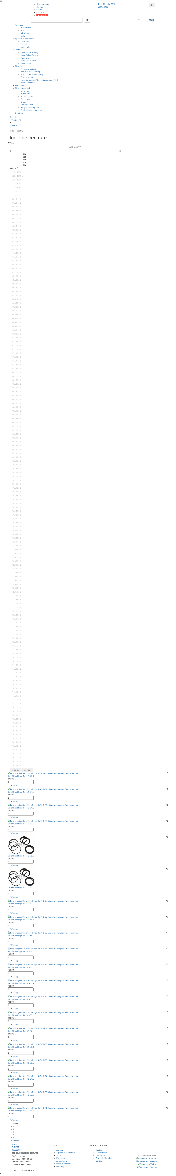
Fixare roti (19, 66)
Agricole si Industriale (24, 39)
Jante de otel (26, 63)
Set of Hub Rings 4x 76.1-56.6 (21, 1047)
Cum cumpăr (101, 1153)
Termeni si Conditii (104, 1158)
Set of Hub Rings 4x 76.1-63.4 (21, 983)
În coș (15, 785)
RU (151, 5)
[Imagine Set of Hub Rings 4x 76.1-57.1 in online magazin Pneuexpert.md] (43, 1028)
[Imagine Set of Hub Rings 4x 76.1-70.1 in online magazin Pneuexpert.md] (21, 877)
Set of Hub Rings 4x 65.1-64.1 (21, 792)
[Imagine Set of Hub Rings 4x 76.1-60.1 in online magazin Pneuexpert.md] (43, 996)
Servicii (39, 7)
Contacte (40, 12)
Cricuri (23, 102)
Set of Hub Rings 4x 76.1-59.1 (21, 1015)
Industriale (25, 47)
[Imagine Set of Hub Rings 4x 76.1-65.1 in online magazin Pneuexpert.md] (43, 948)
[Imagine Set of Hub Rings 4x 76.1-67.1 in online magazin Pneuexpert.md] (43, 901)
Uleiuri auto (26, 91)
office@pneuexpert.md (25, 1153)
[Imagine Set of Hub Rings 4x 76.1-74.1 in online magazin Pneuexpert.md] (43, 805)
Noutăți (99, 1150)
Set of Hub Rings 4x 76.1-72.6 (21, 824)
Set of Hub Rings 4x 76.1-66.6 (21, 920)
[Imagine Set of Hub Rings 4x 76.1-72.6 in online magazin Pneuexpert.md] (43, 821)
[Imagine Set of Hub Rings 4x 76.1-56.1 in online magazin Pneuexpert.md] (43, 1060)
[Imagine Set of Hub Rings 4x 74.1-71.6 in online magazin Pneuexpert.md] (43, 1108)
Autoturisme (26, 28)
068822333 (103, 7)
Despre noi (100, 1155)
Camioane (25, 41)
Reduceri (42, 15)
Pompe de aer (27, 105)
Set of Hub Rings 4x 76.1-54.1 (21, 1079)
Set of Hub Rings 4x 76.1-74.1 (21, 808)
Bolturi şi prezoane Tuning (32, 74)
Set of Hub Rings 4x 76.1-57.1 (21, 1031)
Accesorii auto (27, 96)
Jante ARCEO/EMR (29, 61)
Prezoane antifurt (28, 69)
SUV (22, 30)
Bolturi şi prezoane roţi (30, 72)
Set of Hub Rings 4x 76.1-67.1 (21, 904)
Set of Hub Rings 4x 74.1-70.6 (21, 776)
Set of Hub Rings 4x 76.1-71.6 (21, 856)
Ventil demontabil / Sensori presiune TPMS (39, 80)
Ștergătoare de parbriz (30, 107)
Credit (39, 10)
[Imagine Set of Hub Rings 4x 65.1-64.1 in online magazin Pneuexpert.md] (43, 789)
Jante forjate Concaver (30, 55)
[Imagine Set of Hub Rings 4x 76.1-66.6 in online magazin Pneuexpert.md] (43, 917)
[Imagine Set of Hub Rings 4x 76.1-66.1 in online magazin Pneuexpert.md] (43, 932)
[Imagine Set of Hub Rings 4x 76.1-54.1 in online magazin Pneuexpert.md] (43, 1076)
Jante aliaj (25, 58)
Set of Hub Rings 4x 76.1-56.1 (21, 1063)
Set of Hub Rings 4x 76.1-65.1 (21, 951)
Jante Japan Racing (29, 52)
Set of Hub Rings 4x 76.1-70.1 (21, 888)
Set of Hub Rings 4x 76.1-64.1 (21, 967)
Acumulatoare (21, 85)
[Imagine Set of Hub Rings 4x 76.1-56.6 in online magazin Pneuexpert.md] (43, 1044)
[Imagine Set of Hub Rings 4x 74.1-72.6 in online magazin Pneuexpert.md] (43, 1092)
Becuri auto (26, 99)
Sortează (74, 147)
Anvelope (19, 25)
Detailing (19, 113)
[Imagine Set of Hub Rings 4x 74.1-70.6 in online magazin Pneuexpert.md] (43, 773)
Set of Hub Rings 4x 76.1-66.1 (21, 935)
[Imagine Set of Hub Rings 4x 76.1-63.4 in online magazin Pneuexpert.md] (43, 980)
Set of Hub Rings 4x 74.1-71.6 (21, 1111)
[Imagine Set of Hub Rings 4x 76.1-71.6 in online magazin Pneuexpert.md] (21, 845)
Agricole (24, 44)
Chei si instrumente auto (31, 110)
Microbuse (25, 33)
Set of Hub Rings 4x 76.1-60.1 (21, 999)
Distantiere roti (27, 77)
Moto (23, 36)
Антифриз (25, 94)
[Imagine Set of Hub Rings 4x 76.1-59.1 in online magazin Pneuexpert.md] (43, 1012)
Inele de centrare (28, 83)
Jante (17, 50)
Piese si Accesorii (22, 88)
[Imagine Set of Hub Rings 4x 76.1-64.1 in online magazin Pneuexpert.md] (43, 964)
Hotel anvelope (43, 4)
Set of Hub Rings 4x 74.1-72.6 (21, 1095)
